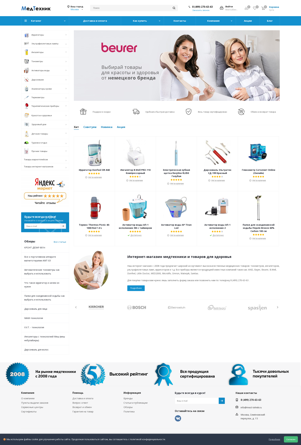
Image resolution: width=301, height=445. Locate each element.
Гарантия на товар (82, 411)
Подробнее (136, 288)
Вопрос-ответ (80, 402)
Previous (76, 307)
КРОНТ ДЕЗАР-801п (34, 247)
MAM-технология (33, 318)
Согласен (290, 439)
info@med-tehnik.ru (251, 407)
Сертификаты (29, 411)
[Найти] (174, 8)
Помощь (77, 393)
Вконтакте (178, 418)
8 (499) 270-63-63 (202, 6)
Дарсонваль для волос (36, 349)
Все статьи (60, 241)
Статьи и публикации (136, 402)
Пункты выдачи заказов (34, 402)
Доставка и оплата (82, 398)
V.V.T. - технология (34, 327)
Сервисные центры (32, 407)
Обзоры (128, 407)
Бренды (128, 398)
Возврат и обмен (82, 407)
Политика (129, 411)
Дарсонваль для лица (35, 308)
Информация (132, 393)
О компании (27, 398)
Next (277, 307)
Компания (27, 393)
